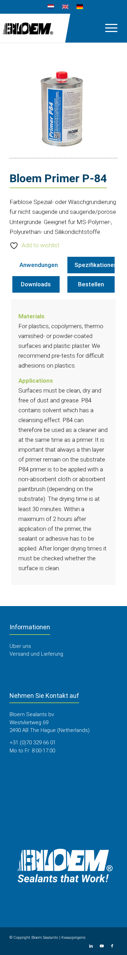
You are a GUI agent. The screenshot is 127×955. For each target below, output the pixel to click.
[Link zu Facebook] (112, 946)
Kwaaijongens (73, 937)
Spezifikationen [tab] (95, 264)
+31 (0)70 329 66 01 (33, 742)
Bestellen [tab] (91, 284)
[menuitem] (51, 7)
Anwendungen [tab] (38, 264)
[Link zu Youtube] (101, 946)
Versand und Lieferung (36, 654)
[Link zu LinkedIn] (91, 946)
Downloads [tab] (36, 284)
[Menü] (107, 28)
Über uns (20, 646)
